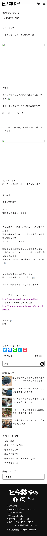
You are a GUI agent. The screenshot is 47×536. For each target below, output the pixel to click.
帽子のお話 (9, 449)
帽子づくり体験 (11, 445)
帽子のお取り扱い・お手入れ (17, 458)
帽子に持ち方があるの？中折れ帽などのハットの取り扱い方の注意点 (28, 379)
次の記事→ (40, 355)
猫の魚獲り (9, 462)
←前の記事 (7, 355)
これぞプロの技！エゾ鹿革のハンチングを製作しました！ (28, 401)
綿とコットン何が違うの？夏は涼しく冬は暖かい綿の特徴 (28, 390)
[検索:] (23, 364)
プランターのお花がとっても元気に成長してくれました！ (28, 411)
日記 (17, 18)
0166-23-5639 (17, 512)
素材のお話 (9, 454)
